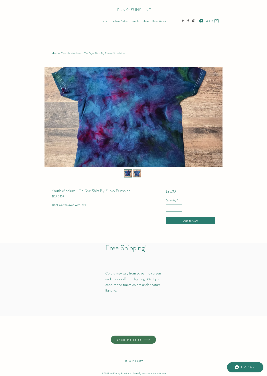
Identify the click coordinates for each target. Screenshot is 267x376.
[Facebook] (188, 21)
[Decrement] (168, 208)
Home (56, 53)
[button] (216, 20)
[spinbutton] (174, 208)
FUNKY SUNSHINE (134, 10)
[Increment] (179, 208)
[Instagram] (193, 21)
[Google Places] (183, 21)
